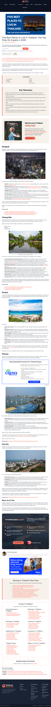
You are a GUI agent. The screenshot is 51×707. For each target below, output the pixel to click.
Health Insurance (34, 688)
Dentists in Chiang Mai (11, 638)
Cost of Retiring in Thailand (34, 613)
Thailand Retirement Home (34, 617)
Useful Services (12, 4)
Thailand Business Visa (11, 645)
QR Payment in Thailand (33, 627)
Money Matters (34, 697)
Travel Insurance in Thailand (34, 639)
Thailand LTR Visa (10, 648)
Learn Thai (21, 4)
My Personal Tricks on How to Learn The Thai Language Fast (25, 590)
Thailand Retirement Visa (34, 614)
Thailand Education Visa (11, 647)
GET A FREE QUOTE (34, 381)
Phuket (30, 78)
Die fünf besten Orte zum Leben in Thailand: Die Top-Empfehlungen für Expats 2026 (24, 671)
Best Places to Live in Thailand (35, 645)
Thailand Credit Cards (33, 624)
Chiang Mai (8, 81)
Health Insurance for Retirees (34, 634)
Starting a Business (34, 696)
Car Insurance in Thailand (34, 636)
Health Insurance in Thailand (34, 632)
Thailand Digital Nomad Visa (12, 646)
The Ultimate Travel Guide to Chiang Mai (13, 289)
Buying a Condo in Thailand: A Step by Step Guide (23, 586)
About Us (21, 686)
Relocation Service (38, 4)
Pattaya (30, 80)
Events (27, 4)
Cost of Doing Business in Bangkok (13, 614)
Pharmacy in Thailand (11, 635)
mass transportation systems (35, 187)
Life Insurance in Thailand (34, 635)
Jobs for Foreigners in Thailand (13, 623)
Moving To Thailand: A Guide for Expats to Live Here (23, 585)
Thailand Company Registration (13, 615)
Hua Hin (30, 81)
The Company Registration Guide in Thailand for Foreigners (25, 594)
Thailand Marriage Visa (11, 650)
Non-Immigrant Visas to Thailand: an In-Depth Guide (23, 591)
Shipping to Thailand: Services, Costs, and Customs (23, 593)
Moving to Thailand (34, 691)
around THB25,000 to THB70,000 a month (21, 199)
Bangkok (7, 80)
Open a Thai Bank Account (34, 623)
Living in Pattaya (32, 650)
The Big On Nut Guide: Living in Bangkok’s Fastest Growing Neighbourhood (20, 214)
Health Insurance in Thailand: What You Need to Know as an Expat (26, 589)
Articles (5, 4)
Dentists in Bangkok (11, 636)
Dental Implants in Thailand (12, 639)
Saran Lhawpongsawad (12, 552)
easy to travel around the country (33, 186)
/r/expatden (34, 663)
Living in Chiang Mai (33, 646)
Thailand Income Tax (33, 628)
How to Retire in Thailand (34, 611)
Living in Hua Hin (32, 648)
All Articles (44, 696)
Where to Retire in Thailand (34, 618)
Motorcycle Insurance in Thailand (35, 638)
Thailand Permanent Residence (13, 654)
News (31, 4)
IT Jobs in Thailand (10, 627)
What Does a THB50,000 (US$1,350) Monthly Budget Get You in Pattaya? (23, 441)
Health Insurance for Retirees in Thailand (37, 612)
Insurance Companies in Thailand (35, 640)
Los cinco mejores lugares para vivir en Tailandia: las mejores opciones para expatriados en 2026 (27, 674)
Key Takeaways (9, 79)
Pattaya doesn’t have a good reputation (23, 436)
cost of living (11, 347)
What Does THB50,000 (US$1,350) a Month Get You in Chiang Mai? (18, 286)
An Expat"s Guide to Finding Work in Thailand (22, 596)
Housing (32, 689)
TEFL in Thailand (10, 625)
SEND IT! (25, 48)
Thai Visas (33, 686)
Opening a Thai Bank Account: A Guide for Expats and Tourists (25, 595)
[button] (25, 10)
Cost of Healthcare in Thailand (13, 632)
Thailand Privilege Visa (11, 651)
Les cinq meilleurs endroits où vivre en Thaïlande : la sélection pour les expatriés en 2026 (25, 672)
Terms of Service (40, 705)
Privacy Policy (29, 50)
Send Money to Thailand (33, 625)
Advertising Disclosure (47, 705)
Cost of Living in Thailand (18, 588)
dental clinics (13, 261)
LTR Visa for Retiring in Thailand (35, 616)
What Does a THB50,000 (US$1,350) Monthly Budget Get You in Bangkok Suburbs (21, 213)
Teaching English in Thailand (12, 624)
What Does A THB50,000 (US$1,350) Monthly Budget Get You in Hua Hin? (23, 497)
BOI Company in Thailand (12, 612)
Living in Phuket (32, 647)
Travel (32, 699)
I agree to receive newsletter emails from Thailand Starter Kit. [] (18, 50)
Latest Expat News (45, 695)
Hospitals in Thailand (11, 634)
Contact (45, 4)
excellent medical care (25, 183)
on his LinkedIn (35, 556)
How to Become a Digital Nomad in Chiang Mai (14, 288)
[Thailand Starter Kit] (25, 1)
